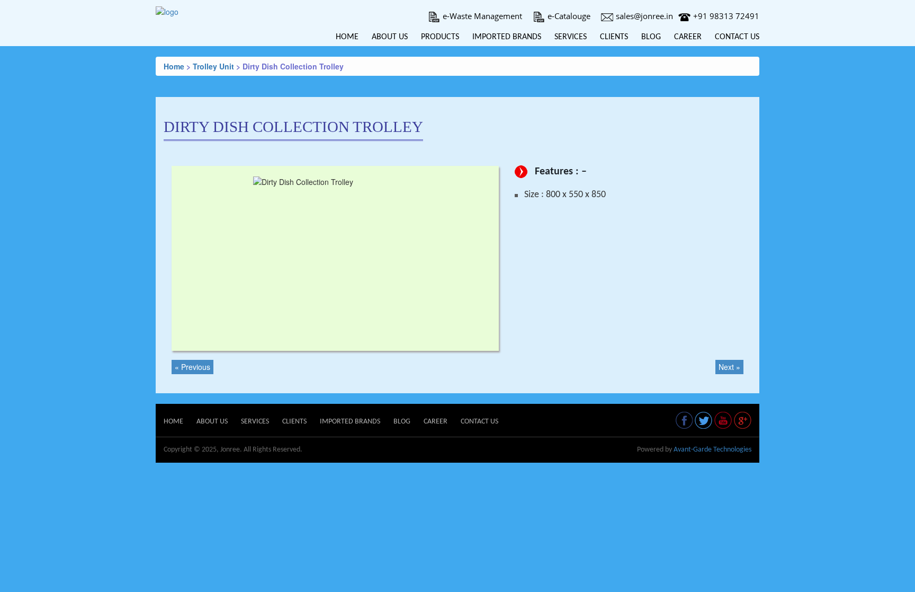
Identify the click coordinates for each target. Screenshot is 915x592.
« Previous (192, 366)
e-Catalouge (569, 16)
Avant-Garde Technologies (712, 450)
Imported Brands (506, 37)
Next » (729, 366)
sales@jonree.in (644, 16)
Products (440, 37)
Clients (614, 37)
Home (347, 37)
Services (570, 37)
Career (688, 37)
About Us (390, 37)
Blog (651, 37)
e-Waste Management (482, 16)
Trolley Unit (213, 66)
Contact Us (737, 37)
